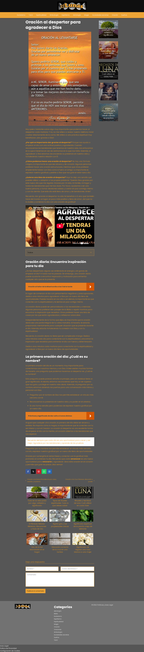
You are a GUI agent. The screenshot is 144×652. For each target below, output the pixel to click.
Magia (86, 15)
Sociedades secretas (100, 15)
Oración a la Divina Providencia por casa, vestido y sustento (41, 480)
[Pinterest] (38, 471)
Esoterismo (21, 15)
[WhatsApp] (44, 471)
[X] (33, 471)
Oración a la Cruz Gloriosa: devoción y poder (79, 480)
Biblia (56, 614)
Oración (115, 15)
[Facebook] (28, 471)
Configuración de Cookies (10, 651)
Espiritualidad (41, 15)
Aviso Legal (4, 646)
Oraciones (57, 629)
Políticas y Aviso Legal (105, 605)
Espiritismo (66, 15)
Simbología (54, 15)
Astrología (77, 15)
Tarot (31, 15)
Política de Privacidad (8, 648)
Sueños (124, 15)
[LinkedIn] (49, 471)
